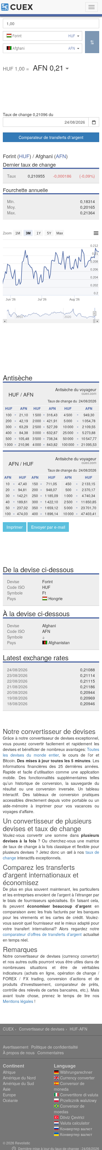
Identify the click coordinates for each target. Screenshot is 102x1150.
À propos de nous (19, 1052)
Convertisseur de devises (41, 1029)
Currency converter (77, 1078)
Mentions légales (18, 1001)
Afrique (9, 1072)
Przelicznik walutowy (78, 1100)
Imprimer (15, 527)
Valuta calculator (74, 1123)
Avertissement (15, 1047)
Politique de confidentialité (54, 1047)
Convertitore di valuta (78, 1094)
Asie (6, 1089)
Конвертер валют (75, 1128)
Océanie (10, 1100)
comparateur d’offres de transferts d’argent (42, 934)
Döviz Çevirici (71, 1117)
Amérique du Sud (18, 1083)
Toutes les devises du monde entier (51, 752)
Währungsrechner (75, 1072)
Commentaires (50, 1052)
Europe (9, 1094)
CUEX (8, 1029)
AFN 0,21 (49, 67)
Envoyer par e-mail (48, 527)
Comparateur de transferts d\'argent (51, 137)
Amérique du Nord (19, 1078)
